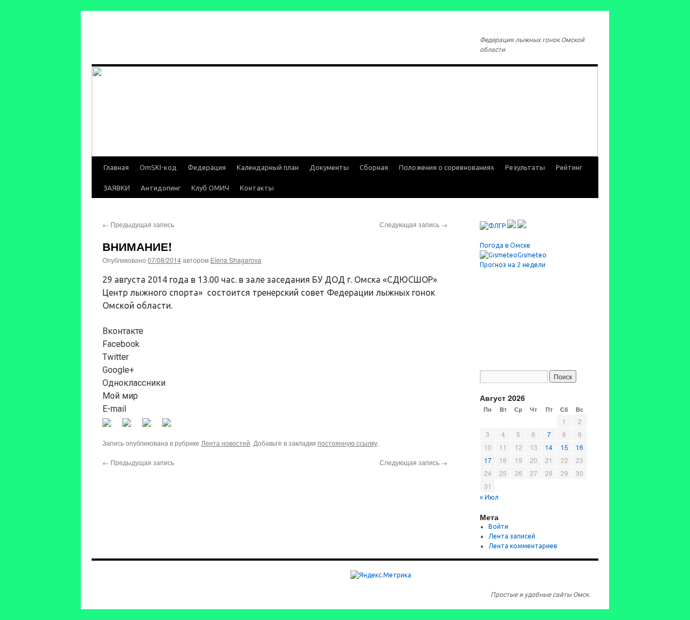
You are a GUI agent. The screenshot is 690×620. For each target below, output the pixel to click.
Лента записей (511, 536)
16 (579, 447)
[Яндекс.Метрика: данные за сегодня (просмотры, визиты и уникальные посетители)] (380, 575)
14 (549, 447)
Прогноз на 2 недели (513, 264)
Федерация (207, 167)
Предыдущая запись (138, 224)
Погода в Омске (505, 245)
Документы (329, 167)
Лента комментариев (522, 545)
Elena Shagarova (235, 259)
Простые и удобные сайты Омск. (540, 594)
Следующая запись (413, 224)
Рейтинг (569, 167)
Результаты (525, 167)
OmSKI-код (158, 167)
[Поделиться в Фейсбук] (111, 426)
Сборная (374, 167)
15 (564, 447)
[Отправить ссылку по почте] (171, 426)
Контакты (257, 188)
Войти (498, 526)
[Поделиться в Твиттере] (131, 426)
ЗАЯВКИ (117, 188)
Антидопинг (161, 188)
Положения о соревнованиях (446, 167)
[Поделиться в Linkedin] (151, 426)
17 (488, 460)
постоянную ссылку (347, 442)
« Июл (489, 497)
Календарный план (268, 167)
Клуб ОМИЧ (210, 188)
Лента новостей (225, 442)
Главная (116, 167)
